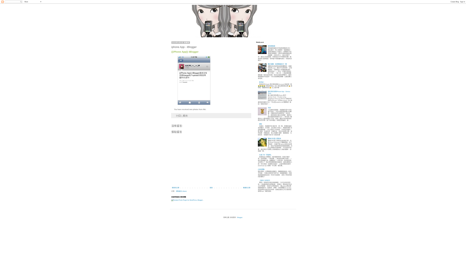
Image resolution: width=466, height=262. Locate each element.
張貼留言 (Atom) (181, 191)
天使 (269, 108)
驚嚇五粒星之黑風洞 (274, 138)
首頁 (211, 188)
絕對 (260, 124)
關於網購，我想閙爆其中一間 (277, 64)
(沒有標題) (261, 169)
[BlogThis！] (179, 115)
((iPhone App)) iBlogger (185, 52)
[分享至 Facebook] (184, 115)
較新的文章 (175, 188)
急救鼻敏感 (271, 46)
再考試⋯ (262, 82)
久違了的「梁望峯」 (265, 155)
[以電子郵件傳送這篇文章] (177, 115)
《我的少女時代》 (265, 180)
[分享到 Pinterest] (186, 115)
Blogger (239, 217)
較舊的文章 (246, 188)
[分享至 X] (182, 115)
